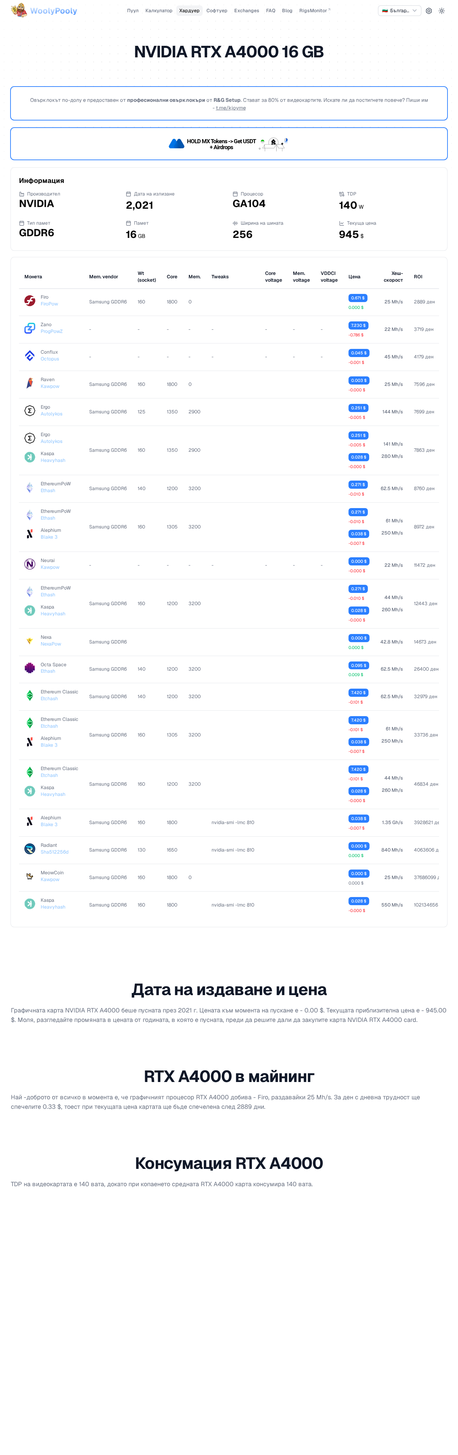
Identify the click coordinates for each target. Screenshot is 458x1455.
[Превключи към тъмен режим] (441, 10)
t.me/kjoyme (231, 108)
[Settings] (428, 10)
